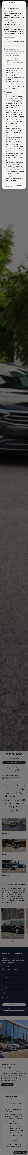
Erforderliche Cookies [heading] (12, 49)
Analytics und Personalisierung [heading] (14, 68)
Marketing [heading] (9, 92)
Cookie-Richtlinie (13, 35)
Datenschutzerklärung (9, 36)
